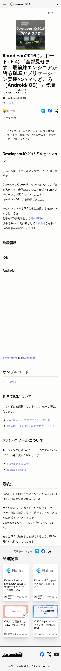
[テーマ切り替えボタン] (58, 4)
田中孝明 (35, 218)
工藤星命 (40, 223)
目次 (50, 13)
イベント (10, 102)
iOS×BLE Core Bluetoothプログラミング (30, 426)
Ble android (10, 357)
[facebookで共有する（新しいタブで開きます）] (50, 111)
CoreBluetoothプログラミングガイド (28, 420)
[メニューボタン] (4, 4)
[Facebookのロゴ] (42, 654)
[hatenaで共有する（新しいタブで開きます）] (43, 111)
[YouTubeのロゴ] (56, 654)
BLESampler (10, 382)
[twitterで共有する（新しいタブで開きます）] (56, 111)
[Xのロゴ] (49, 654)
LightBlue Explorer (18, 464)
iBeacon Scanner (17, 469)
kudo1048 (29, 357)
